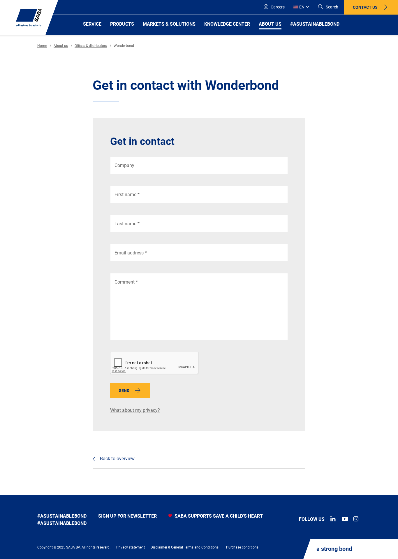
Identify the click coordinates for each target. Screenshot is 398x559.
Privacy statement (130, 547)
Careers (277, 7)
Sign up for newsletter (127, 516)
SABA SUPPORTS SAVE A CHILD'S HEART (218, 516)
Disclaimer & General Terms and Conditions (185, 547)
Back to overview (117, 458)
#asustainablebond (62, 516)
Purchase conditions (242, 547)
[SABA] (29, 17)
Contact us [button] (365, 7)
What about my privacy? (135, 410)
